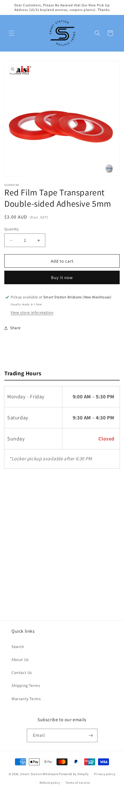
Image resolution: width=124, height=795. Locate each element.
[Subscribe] (90, 735)
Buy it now (62, 277)
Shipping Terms (26, 685)
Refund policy (50, 783)
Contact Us (22, 672)
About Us (20, 659)
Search (18, 646)
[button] (11, 33)
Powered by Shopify (74, 774)
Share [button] (15, 327)
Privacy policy (104, 774)
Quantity (11, 229)
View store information (32, 312)
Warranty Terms (26, 698)
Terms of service (77, 783)
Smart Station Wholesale (39, 774)
